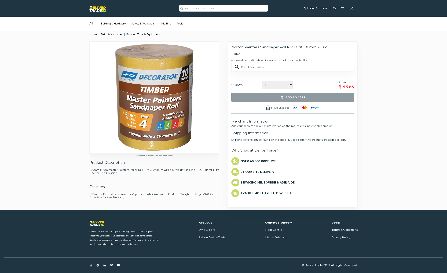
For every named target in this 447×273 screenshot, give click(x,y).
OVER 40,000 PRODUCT (258, 161)
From (342, 82)
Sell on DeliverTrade (212, 237)
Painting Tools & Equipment (143, 34)
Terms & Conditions (345, 229)
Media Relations (276, 237)
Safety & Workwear (143, 23)
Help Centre (273, 229)
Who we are (207, 229)
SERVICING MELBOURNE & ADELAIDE (268, 182)
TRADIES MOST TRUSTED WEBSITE (267, 193)
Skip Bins (165, 23)
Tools (180, 23)
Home (93, 34)
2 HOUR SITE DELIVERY (257, 172)
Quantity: (237, 85)
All (91, 23)
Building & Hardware (113, 23)
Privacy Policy (341, 237)
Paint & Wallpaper (112, 34)
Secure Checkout (280, 107)
